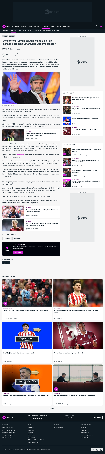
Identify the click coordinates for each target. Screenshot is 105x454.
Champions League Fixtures (9, 435)
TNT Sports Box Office (33, 442)
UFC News (30, 432)
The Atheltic (20, 155)
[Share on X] (4, 262)
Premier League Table (7, 427)
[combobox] (70, 418)
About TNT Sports (58, 427)
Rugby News (31, 430)
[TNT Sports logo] (7, 26)
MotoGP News (31, 437)
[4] (40, 419)
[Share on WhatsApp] (8, 262)
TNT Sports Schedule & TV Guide (36, 440)
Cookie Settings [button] (84, 437)
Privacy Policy (83, 430)
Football (5, 36)
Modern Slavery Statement (87, 435)
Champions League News (8, 432)
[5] (42, 419)
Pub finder (30, 427)
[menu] (96, 26)
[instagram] (101, 449)
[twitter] (97, 449)
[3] (38, 419)
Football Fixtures (6, 437)
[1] (34, 419)
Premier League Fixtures (8, 430)
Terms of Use (83, 427)
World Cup (11, 36)
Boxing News (31, 435)
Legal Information (84, 432)
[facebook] (93, 449)
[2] (36, 419)
